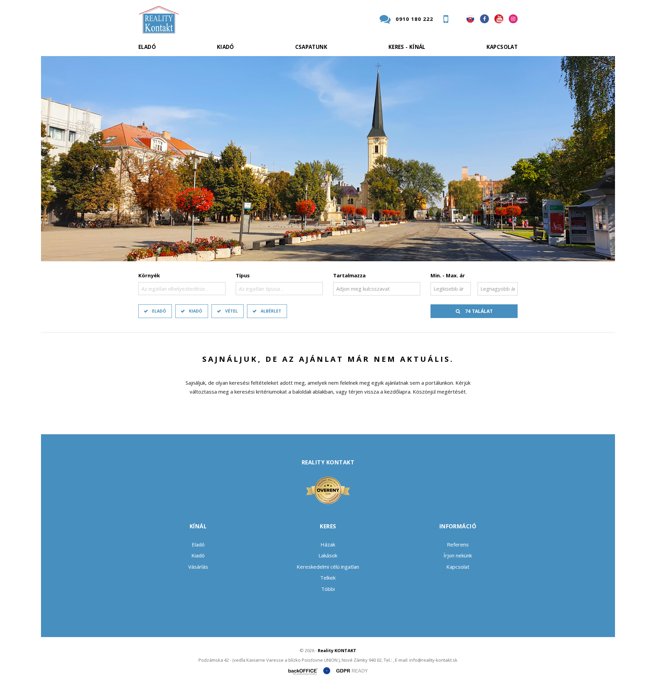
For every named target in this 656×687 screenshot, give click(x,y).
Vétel (231, 311)
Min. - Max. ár (447, 275)
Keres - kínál (406, 46)
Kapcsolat (502, 46)
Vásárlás (198, 566)
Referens (458, 544)
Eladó (147, 46)
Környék (149, 275)
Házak (327, 544)
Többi (328, 588)
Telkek (328, 577)
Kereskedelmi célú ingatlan (328, 566)
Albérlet (271, 311)
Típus (243, 275)
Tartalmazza (349, 275)
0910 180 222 (414, 18)
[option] (328, 158)
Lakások (327, 555)
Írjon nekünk (457, 555)
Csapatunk (311, 46)
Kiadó (225, 46)
